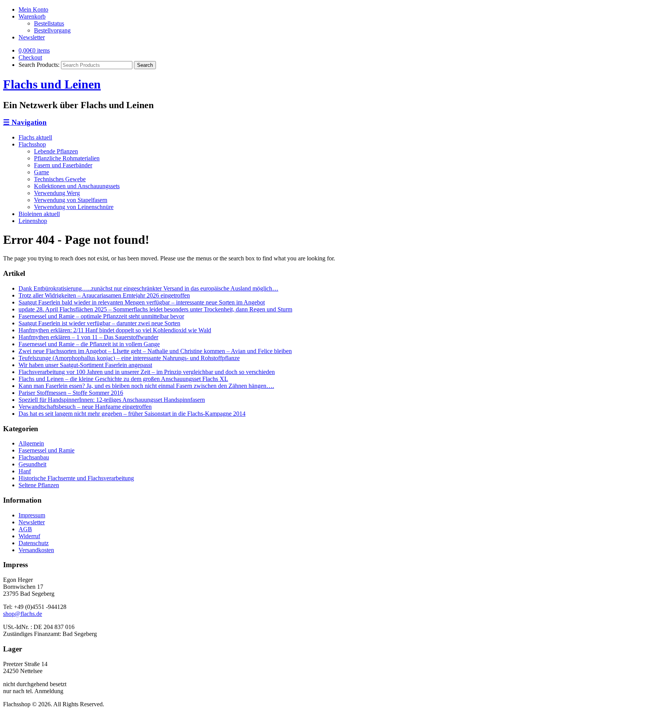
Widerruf (29, 536)
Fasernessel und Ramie (46, 450)
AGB (25, 529)
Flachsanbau (34, 457)
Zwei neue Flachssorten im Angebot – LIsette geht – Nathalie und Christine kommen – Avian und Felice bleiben (155, 351)
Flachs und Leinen (52, 84)
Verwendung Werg (57, 193)
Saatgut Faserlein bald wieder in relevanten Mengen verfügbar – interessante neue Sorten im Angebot (142, 302)
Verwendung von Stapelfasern (70, 200)
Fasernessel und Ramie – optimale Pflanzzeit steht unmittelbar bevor (101, 316)
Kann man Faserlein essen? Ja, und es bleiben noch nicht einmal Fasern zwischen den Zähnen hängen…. (146, 385)
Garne (41, 172)
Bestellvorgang (52, 30)
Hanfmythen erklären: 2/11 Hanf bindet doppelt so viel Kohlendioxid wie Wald (115, 330)
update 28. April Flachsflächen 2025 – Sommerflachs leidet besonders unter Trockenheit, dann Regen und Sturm (155, 309)
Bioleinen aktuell (39, 214)
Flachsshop (32, 144)
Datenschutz (34, 543)
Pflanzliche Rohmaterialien (67, 158)
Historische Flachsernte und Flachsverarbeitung (76, 478)
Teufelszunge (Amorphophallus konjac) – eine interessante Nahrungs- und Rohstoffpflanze (129, 358)
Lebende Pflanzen (56, 151)
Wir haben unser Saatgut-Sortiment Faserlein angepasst (85, 365)
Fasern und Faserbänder (63, 165)
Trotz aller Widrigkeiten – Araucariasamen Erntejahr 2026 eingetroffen (104, 295)
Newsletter (32, 37)
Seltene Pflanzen (39, 485)
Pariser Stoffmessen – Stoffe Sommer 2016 (71, 392)
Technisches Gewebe (60, 179)
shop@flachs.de (22, 613)
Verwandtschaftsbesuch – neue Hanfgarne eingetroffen (85, 406)
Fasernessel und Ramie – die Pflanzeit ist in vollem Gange (89, 344)
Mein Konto (33, 9)
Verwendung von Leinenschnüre (73, 207)
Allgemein (31, 443)
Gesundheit (32, 464)
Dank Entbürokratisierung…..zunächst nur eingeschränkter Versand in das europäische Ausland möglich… (148, 288)
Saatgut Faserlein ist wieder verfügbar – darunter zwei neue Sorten (99, 323)
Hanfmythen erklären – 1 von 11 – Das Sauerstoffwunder (88, 337)
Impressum (32, 515)
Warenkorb (32, 16)
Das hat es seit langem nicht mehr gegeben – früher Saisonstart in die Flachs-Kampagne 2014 (132, 413)
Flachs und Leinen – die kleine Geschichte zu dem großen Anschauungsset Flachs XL (123, 379)
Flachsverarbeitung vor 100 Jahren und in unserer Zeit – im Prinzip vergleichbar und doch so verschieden (147, 372)
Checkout (30, 57)
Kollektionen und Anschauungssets (77, 186)
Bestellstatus (49, 23)
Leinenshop (33, 221)
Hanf (25, 471)
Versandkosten (36, 550)
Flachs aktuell (35, 137)
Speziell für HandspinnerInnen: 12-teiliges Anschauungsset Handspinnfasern (112, 399)
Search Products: (39, 64)
